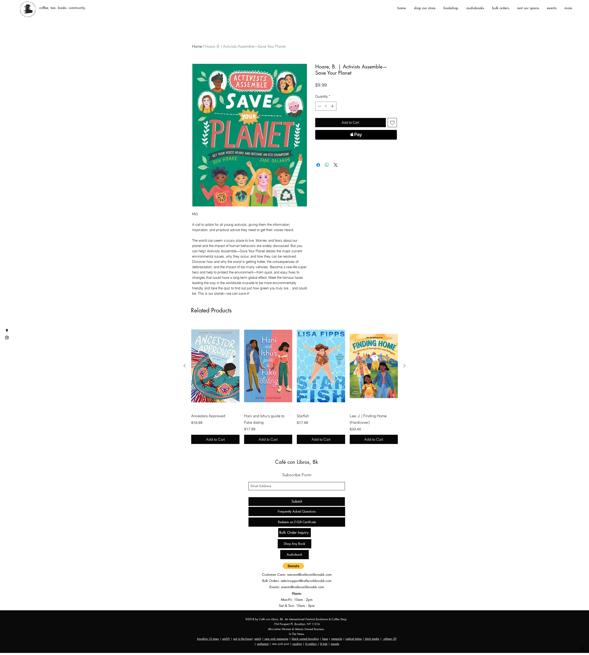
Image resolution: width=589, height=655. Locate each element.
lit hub (323, 644)
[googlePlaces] (7, 330)
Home (197, 46)
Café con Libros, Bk (296, 462)
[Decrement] (319, 106)
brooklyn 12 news (208, 639)
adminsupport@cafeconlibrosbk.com (306, 581)
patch (257, 639)
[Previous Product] (184, 365)
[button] (293, 566)
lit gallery (311, 644)
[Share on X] (335, 165)
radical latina (354, 639)
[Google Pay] (356, 147)
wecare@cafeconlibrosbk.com (309, 574)
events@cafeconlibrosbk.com (302, 587)
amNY (226, 639)
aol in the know (242, 639)
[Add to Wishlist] (392, 122)
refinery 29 (389, 639)
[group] (294, 383)
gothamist (263, 644)
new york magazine (276, 639)
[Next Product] (404, 365)
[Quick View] (215, 366)
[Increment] (333, 106)
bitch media (371, 639)
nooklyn (297, 644)
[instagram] (7, 337)
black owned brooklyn (305, 639)
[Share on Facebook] (318, 165)
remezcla (336, 639)
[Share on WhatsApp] (327, 165)
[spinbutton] (326, 106)
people (335, 644)
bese (325, 639)
